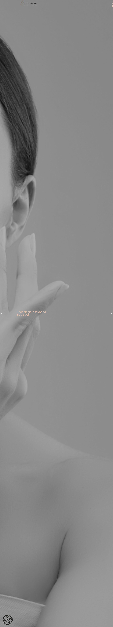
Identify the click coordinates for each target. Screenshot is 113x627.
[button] (2, 313)
